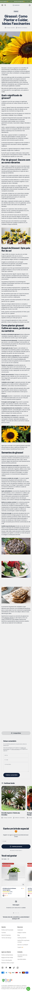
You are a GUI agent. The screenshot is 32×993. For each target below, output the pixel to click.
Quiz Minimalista (21, 959)
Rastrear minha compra (7, 963)
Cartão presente (21, 938)
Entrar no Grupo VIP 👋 (17, 1)
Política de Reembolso (7, 955)
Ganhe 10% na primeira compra (23, 941)
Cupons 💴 (20, 947)
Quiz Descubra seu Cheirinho (22, 955)
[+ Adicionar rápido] (23, 884)
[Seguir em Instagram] (2, 968)
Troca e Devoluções (6, 960)
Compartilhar (17, 733)
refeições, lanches (9, 618)
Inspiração (20, 930)
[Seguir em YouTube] (10, 968)
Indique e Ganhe (21, 932)
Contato (3, 932)
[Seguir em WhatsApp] (18, 968)
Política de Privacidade (7, 930)
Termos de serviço (15, 749)
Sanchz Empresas (6, 935)
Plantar (16, 11)
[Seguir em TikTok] (14, 968)
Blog (18, 935)
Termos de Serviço (6, 938)
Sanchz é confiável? (22, 944)
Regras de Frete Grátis (7, 957)
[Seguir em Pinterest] (6, 968)
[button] (6, 892)
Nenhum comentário (22, 27)
